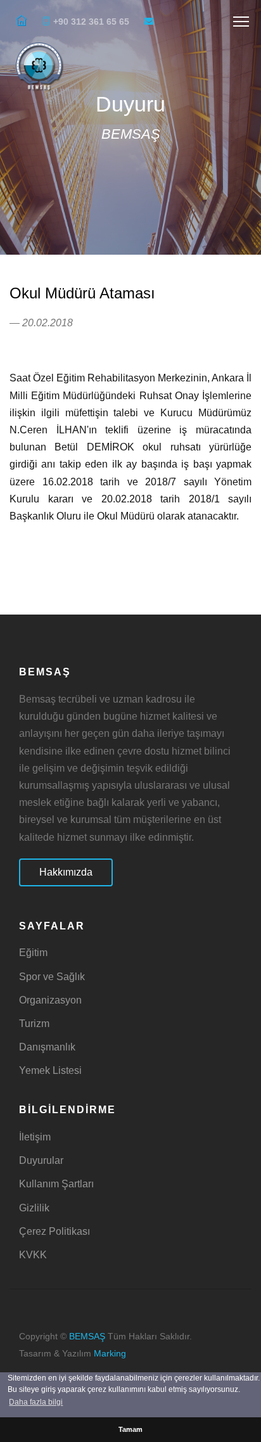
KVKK (33, 1254)
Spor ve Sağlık (52, 976)
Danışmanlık (47, 1047)
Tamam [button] (130, 1429)
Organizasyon (50, 1000)
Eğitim (33, 952)
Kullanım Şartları (56, 1183)
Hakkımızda (65, 872)
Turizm (34, 1023)
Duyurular (41, 1160)
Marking (110, 1353)
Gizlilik (34, 1208)
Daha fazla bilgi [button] (36, 1402)
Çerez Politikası (54, 1231)
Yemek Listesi (50, 1070)
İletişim (35, 1137)
